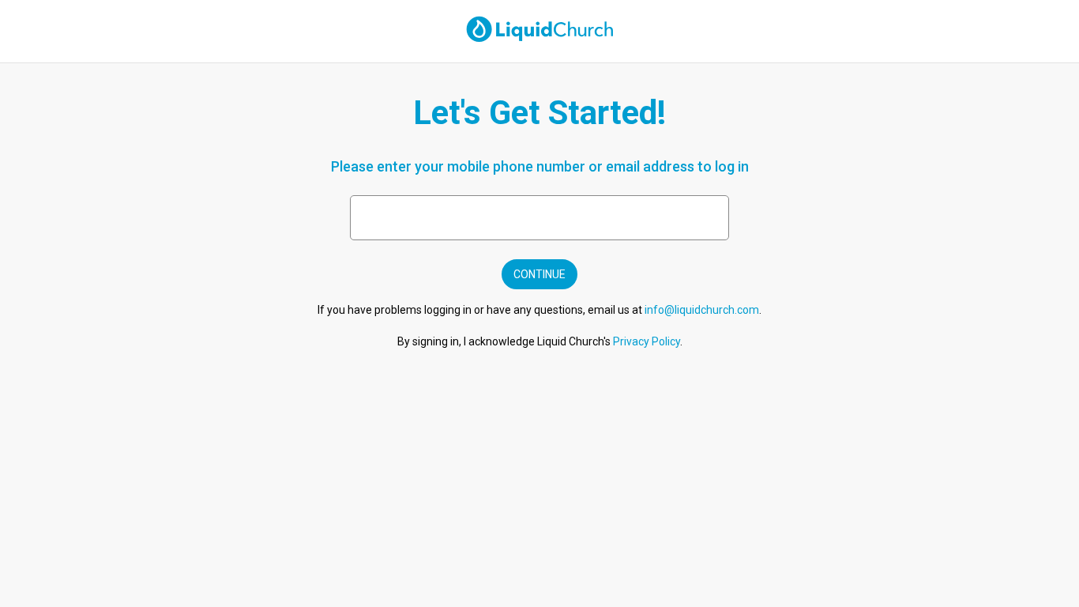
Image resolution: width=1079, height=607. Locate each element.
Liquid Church (507, 22)
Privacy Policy (646, 341)
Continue (539, 274)
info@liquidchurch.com (702, 310)
